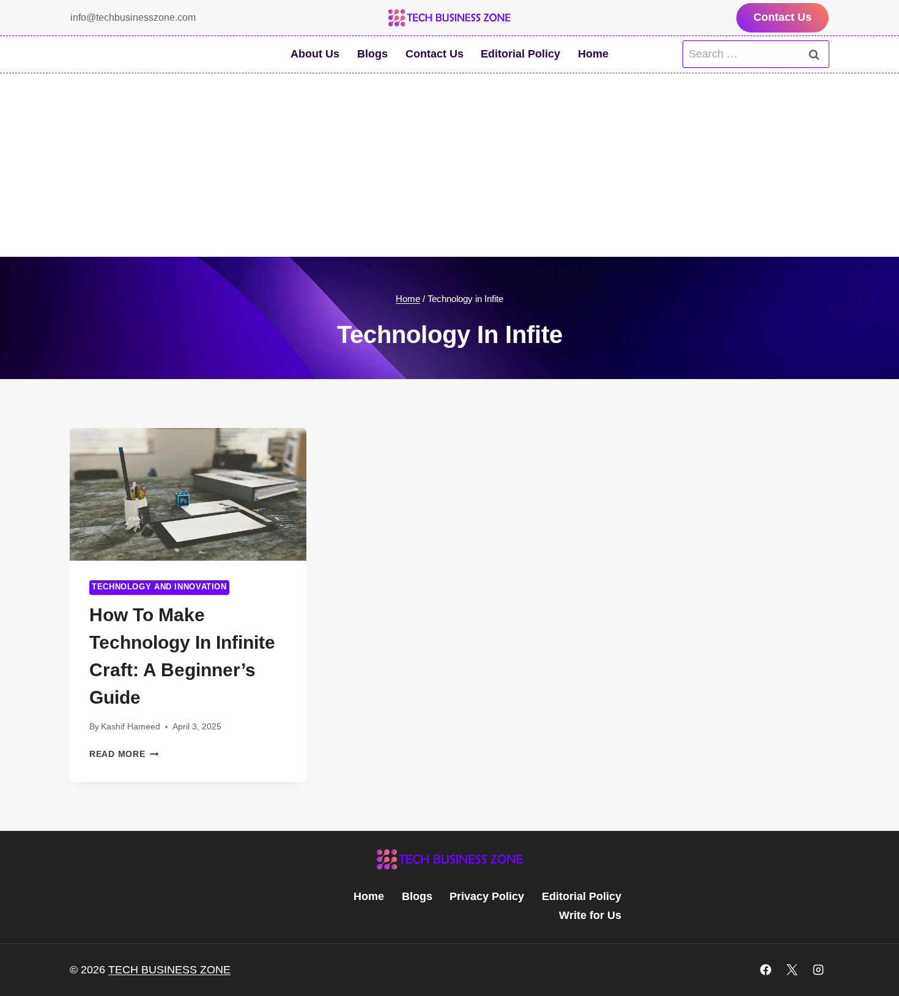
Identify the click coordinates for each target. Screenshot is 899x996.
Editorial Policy (520, 54)
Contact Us (782, 17)
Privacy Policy (487, 896)
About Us (314, 54)
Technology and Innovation (159, 587)
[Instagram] (818, 970)
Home (593, 54)
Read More (123, 754)
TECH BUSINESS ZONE (169, 970)
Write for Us (590, 915)
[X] (792, 970)
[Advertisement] (449, 165)
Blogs (372, 54)
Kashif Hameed (130, 726)
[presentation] (188, 494)
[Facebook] (766, 970)
